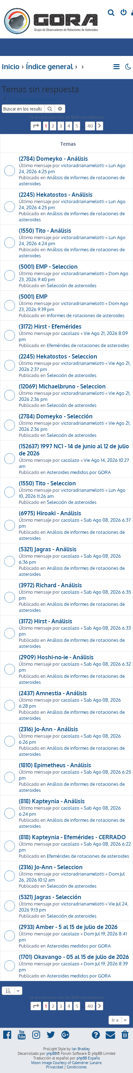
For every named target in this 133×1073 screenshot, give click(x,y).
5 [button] (77, 126)
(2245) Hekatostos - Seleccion (58, 356)
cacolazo (70, 333)
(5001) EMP (33, 296)
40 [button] (90, 126)
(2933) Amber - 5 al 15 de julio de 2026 (68, 926)
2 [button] (53, 126)
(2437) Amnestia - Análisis (53, 693)
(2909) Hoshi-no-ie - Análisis (56, 657)
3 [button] (61, 126)
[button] (36, 126)
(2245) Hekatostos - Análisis (56, 194)
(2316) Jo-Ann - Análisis (48, 729)
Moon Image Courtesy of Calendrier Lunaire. (66, 1063)
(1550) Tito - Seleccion (47, 483)
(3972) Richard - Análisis (50, 585)
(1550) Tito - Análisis (45, 230)
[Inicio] (51, 19)
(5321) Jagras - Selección (50, 897)
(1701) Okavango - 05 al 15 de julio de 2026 (74, 956)
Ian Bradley (81, 1049)
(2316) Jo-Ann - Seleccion (51, 867)
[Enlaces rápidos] (116, 66)
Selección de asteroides (71, 285)
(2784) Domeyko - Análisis (53, 158)
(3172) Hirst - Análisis (45, 621)
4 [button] (68, 126)
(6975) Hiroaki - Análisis (50, 513)
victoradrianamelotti (82, 165)
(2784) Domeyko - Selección (56, 416)
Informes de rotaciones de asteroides (85, 315)
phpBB (51, 1053)
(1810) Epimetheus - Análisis (55, 765)
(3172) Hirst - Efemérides (50, 326)
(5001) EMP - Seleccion (48, 266)
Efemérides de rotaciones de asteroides (88, 345)
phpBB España (88, 1058)
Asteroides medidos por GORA (79, 472)
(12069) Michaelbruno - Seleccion (62, 386)
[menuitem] (111, 13)
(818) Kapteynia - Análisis (52, 801)
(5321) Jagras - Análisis (48, 549)
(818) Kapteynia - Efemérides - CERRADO (72, 837)
